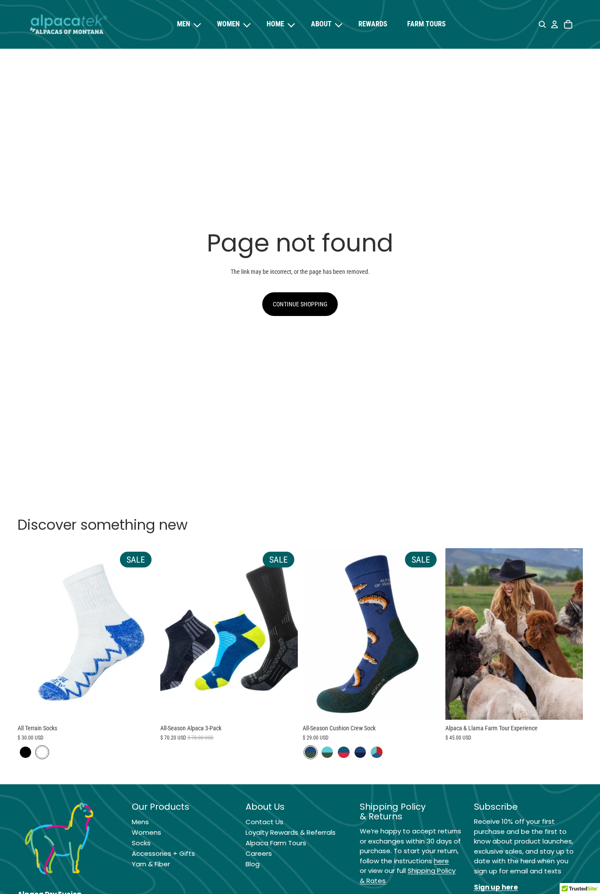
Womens (146, 832)
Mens (140, 821)
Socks (141, 842)
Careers (259, 853)
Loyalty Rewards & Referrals (291, 832)
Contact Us (264, 821)
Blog (253, 864)
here (441, 860)
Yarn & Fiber (151, 864)
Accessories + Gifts (163, 853)
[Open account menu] (554, 24)
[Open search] (542, 24)
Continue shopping (300, 304)
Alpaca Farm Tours (276, 842)
